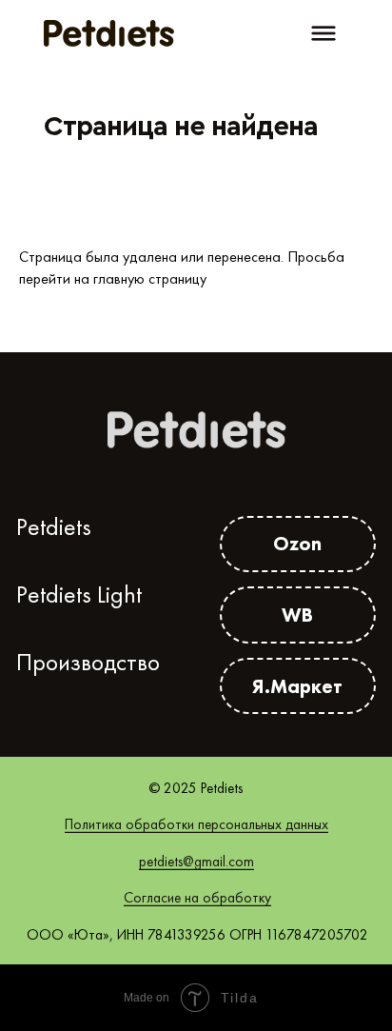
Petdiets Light (79, 594)
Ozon (297, 543)
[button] (323, 33)
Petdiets (53, 526)
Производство (88, 661)
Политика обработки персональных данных (196, 824)
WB (297, 614)
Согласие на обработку (197, 897)
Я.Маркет (297, 686)
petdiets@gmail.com (196, 861)
